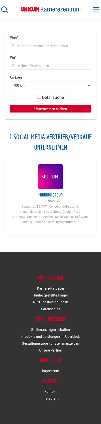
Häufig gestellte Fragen (51, 295)
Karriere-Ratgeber (50, 288)
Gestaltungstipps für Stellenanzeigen (50, 343)
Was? (14, 37)
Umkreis (16, 77)
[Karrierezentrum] (50, 8)
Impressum (50, 370)
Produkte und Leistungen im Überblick (50, 336)
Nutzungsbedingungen (50, 302)
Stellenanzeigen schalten (50, 329)
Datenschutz (50, 309)
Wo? (13, 57)
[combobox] (50, 46)
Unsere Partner (50, 350)
